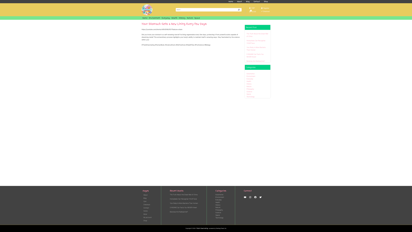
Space (249, 94)
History (249, 84)
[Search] (238, 9)
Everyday (250, 79)
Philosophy (250, 89)
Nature (249, 86)
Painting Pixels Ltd (221, 228)
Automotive (250, 74)
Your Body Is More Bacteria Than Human (256, 48)
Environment (251, 76)
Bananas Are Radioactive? (256, 61)
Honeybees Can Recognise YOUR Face (256, 42)
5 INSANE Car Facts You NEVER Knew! (255, 55)
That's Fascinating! (202, 228)
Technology (251, 97)
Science (249, 91)
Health (249, 81)
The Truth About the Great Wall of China (257, 35)
